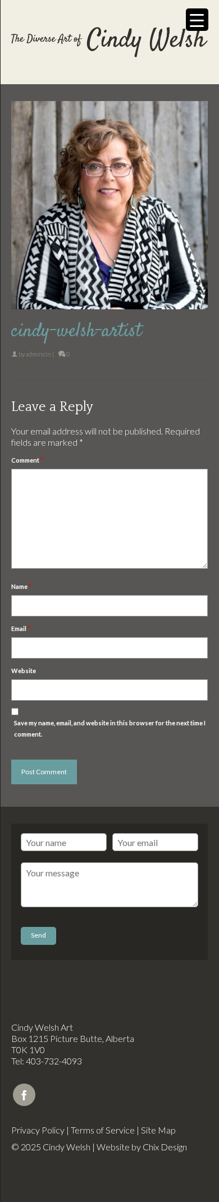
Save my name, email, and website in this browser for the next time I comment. (110, 728)
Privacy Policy (38, 1130)
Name (21, 586)
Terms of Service (103, 1130)
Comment (27, 460)
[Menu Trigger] (197, 19)
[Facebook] (24, 1095)
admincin (38, 354)
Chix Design (165, 1146)
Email (20, 628)
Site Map (158, 1130)
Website (23, 670)
